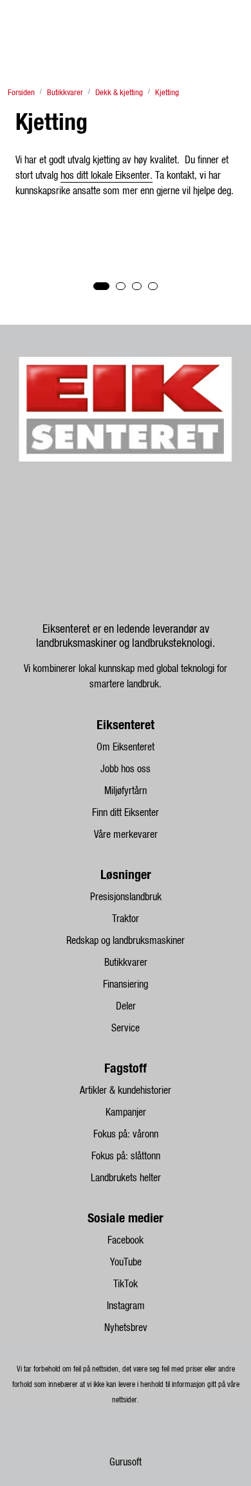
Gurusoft (125, 1462)
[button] (101, 286)
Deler (126, 1006)
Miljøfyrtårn (125, 791)
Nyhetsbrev (125, 1328)
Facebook (125, 1240)
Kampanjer (126, 1112)
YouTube (126, 1262)
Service (125, 1028)
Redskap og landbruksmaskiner (125, 941)
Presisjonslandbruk (126, 897)
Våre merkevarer (126, 834)
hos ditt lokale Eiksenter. (106, 175)
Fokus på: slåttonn (125, 1156)
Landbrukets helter (126, 1178)
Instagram (126, 1306)
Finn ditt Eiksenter (125, 813)
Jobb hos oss (125, 769)
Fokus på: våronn (125, 1134)
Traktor (125, 919)
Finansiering (125, 984)
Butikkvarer (125, 962)
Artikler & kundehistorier (125, 1090)
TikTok (125, 1284)
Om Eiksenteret (125, 747)
